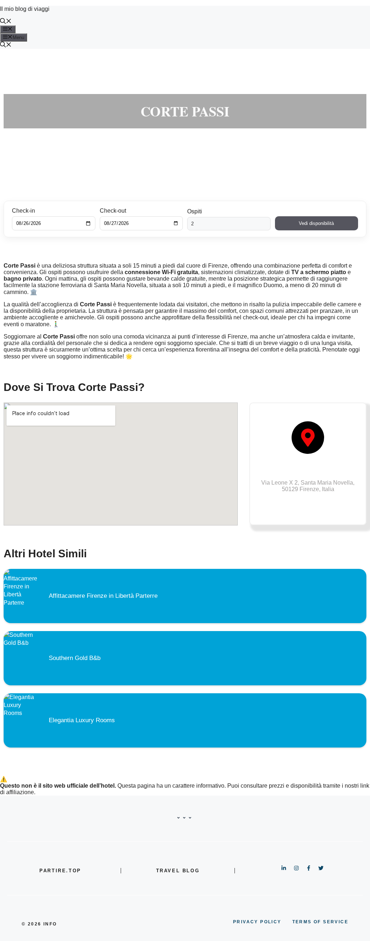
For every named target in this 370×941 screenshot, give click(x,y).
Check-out (113, 211)
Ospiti (194, 211)
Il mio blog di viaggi (25, 9)
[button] (6, 22)
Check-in (23, 211)
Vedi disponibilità (316, 223)
